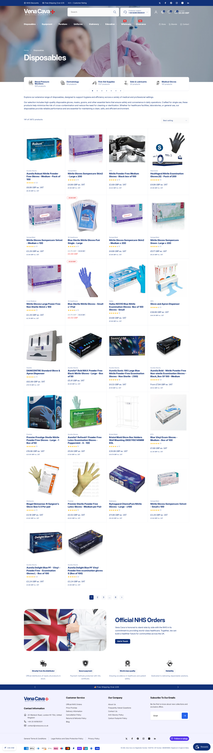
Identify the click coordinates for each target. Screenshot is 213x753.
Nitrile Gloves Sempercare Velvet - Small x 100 (168, 505)
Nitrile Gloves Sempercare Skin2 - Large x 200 (85, 175)
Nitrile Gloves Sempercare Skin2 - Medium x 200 (126, 241)
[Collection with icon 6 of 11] (116, 91)
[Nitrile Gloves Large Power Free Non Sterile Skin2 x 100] (44, 292)
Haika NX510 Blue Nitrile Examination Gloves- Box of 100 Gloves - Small (126, 307)
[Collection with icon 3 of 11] (102, 91)
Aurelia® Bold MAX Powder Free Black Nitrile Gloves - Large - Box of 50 (85, 373)
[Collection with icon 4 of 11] (106, 91)
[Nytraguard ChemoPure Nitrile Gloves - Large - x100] (127, 492)
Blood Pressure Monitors (42, 83)
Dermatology (73, 82)
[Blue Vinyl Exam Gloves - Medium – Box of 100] (168, 426)
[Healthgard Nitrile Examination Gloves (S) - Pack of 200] (168, 162)
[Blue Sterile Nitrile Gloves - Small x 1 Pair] (86, 292)
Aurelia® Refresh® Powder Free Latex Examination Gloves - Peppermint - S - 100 (85, 440)
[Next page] (122, 597)
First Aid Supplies (106, 82)
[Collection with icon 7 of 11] (120, 91)
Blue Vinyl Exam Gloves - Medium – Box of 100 (163, 438)
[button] (30, 24)
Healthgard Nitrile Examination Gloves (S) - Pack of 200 (167, 175)
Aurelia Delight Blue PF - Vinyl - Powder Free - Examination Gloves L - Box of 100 (43, 570)
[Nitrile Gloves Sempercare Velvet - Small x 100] (168, 492)
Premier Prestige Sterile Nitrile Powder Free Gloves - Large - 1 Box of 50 (43, 440)
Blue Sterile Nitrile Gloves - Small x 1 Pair (85, 305)
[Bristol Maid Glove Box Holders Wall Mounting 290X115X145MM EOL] (127, 426)
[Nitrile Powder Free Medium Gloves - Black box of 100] (127, 162)
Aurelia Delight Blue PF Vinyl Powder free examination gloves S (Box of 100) (85, 570)
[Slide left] (35, 687)
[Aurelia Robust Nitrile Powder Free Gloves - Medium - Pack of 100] (44, 162)
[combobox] (93, 12)
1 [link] (91, 597)
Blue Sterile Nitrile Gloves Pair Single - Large (84, 241)
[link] (31, 3)
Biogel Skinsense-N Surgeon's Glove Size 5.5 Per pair (43, 505)
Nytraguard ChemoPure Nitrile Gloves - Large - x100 (125, 505)
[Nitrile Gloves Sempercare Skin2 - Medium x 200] (127, 229)
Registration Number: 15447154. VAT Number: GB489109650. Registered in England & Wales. (162, 748)
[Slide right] (183, 84)
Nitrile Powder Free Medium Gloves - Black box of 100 (124, 175)
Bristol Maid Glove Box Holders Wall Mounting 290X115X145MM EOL (126, 440)
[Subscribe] (185, 716)
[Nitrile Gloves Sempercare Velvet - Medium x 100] (44, 229)
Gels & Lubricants (138, 82)
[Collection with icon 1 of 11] (92, 91)
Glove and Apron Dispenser (165, 304)
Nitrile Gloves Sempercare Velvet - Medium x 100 (44, 241)
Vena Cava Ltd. (130, 748)
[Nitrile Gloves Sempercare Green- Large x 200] (168, 229)
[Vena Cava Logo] (36, 701)
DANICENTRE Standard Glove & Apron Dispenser (43, 372)
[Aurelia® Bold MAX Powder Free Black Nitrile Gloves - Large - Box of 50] (86, 359)
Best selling (168, 120)
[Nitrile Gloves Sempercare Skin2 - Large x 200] (86, 162)
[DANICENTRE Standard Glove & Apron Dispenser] (44, 359)
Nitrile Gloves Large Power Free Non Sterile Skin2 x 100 (43, 305)
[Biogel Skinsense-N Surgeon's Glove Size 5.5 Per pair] (44, 492)
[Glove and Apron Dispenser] (168, 292)
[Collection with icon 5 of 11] (111, 91)
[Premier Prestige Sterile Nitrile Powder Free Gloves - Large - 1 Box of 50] (44, 426)
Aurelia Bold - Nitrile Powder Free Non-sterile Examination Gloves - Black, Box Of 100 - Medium (168, 373)
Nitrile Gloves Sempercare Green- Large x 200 (164, 241)
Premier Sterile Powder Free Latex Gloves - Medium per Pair (84, 505)
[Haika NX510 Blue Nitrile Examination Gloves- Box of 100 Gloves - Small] (127, 292)
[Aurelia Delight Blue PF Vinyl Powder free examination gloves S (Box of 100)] (86, 556)
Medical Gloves (169, 82)
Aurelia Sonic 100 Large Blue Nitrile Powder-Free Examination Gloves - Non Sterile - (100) (126, 373)
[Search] (114, 12)
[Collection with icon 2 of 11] (97, 91)
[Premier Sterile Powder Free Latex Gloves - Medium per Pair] (86, 492)
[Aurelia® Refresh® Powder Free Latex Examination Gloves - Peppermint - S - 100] (86, 426)
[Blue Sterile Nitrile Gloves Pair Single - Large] (86, 229)
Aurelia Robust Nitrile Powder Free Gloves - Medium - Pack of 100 (43, 176)
